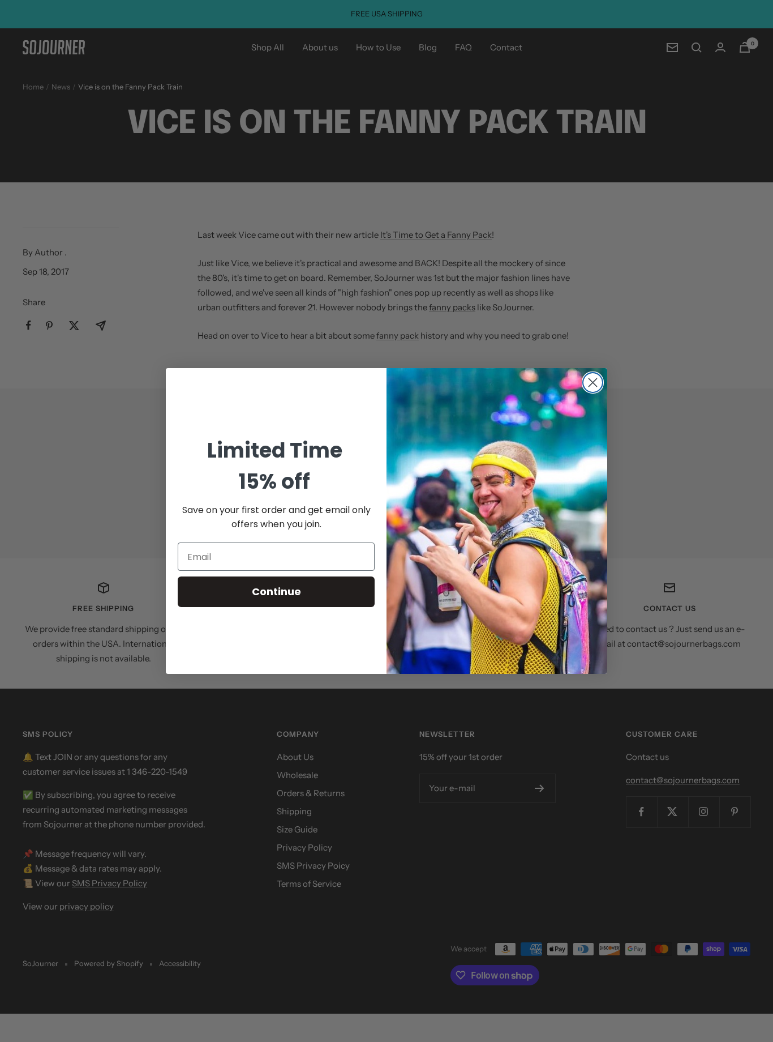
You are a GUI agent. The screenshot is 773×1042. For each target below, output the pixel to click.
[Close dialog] (593, 382)
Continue (276, 591)
